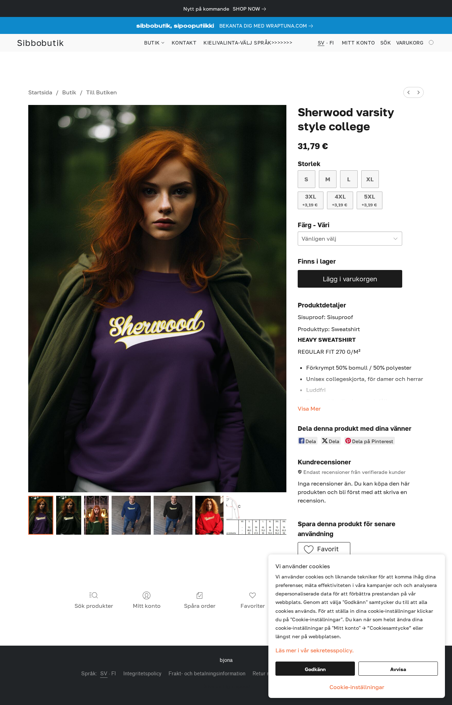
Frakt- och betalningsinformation (206, 674)
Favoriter (252, 605)
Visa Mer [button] (309, 408)
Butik (69, 92)
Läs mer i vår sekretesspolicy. (314, 650)
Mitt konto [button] (358, 43)
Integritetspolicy (142, 674)
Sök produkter (94, 605)
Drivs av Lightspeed (226, 686)
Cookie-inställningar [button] (356, 687)
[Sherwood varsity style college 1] (68, 515)
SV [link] (104, 674)
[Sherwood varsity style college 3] (131, 515)
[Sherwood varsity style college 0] (40, 515)
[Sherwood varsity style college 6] (256, 515)
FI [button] (331, 43)
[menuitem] (409, 92)
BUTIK (152, 43)
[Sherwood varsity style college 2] (96, 515)
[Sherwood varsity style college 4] (173, 515)
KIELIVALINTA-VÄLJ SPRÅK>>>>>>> (247, 43)
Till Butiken (101, 92)
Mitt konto (147, 605)
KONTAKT (184, 43)
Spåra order (199, 605)
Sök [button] (385, 43)
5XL (369, 200)
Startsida (40, 92)
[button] (40, 42)
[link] (251, 9)
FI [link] (113, 674)
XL (370, 179)
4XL (339, 200)
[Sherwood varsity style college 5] (209, 515)
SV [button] (321, 43)
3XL (309, 200)
